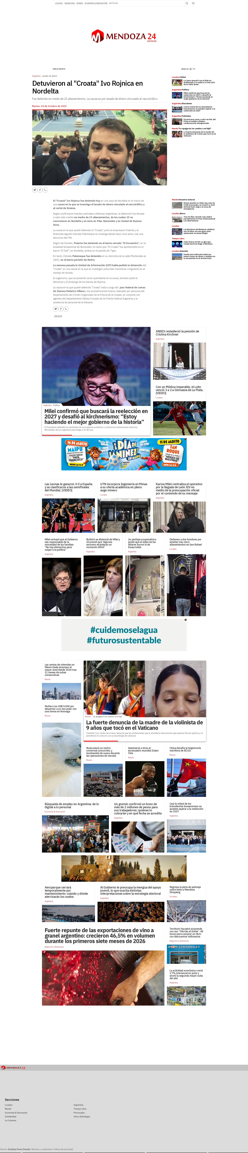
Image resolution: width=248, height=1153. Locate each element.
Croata (58, 316)
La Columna (10, 1120)
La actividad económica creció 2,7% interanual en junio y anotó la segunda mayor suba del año (186, 974)
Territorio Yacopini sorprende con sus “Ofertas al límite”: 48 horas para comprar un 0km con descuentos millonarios (186, 932)
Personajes (79, 1112)
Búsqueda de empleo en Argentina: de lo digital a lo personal (72, 805)
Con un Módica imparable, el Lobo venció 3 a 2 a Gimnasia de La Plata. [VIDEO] (179, 390)
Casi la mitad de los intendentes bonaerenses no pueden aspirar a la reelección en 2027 (199, 109)
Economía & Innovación (96, 3)
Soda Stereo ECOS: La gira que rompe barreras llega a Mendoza (198, 243)
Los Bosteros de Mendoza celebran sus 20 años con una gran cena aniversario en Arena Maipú (199, 231)
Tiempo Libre (80, 1109)
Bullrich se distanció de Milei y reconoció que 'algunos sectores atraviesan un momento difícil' (103, 543)
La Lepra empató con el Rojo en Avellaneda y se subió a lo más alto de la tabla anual (199, 82)
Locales (159, 397)
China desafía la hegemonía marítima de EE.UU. (185, 749)
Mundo (79, 3)
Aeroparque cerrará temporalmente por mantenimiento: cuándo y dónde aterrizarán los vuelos (66, 892)
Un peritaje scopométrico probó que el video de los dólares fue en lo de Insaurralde (142, 543)
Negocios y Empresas (179, 941)
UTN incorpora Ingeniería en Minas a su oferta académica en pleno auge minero (123, 487)
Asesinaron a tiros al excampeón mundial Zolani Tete (143, 750)
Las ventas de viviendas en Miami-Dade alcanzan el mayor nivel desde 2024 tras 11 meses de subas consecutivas (61, 670)
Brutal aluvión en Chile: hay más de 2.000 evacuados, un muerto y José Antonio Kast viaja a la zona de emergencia (199, 206)
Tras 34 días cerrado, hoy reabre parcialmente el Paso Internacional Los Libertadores (199, 219)
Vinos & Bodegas (82, 1116)
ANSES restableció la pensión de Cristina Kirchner (177, 332)
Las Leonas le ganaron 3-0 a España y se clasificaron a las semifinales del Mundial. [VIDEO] (68, 487)
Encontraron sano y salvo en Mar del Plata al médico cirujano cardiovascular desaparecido (200, 121)
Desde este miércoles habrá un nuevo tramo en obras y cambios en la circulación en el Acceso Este (199, 256)
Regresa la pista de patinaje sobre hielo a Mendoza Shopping (185, 889)
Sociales (173, 896)
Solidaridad (10, 1116)
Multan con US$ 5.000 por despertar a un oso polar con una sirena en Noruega (61, 708)
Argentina (69, 3)
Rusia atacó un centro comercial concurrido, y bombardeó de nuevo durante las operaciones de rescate (103, 751)
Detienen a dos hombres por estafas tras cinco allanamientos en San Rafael (186, 542)
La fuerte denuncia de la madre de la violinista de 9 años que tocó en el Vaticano (200, 134)
